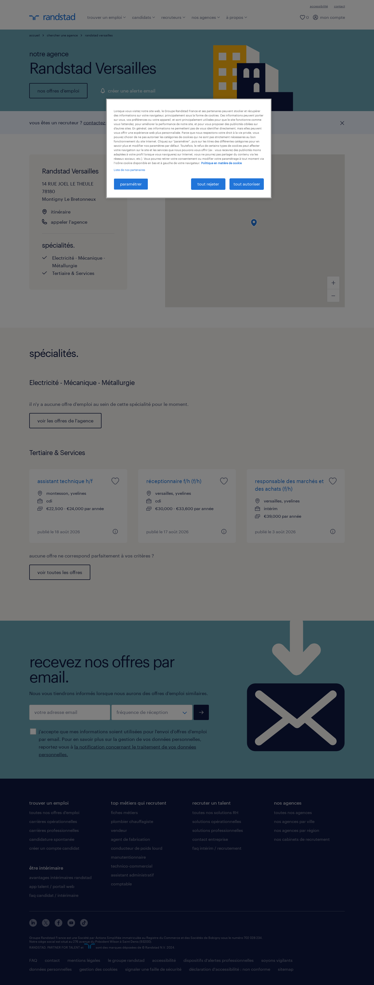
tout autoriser (247, 183)
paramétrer (131, 183)
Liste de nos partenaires (129, 169)
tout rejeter (208, 183)
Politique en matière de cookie (221, 163)
